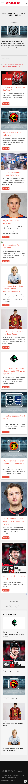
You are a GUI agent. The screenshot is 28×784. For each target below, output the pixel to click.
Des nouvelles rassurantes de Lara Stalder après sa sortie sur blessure (13, 749)
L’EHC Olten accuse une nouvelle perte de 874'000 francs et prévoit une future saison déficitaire (13, 634)
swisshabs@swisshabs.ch (11, 777)
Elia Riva (17, 66)
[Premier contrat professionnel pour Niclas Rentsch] (14, 711)
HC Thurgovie (4, 66)
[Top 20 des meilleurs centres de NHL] (14, 654)
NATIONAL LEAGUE (7, 764)
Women (23, 764)
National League (9, 64)
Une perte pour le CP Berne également (12, 699)
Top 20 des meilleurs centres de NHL (11, 672)
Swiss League (16, 64)
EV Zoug (22, 64)
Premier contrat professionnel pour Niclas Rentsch (13, 724)
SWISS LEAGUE (16, 764)
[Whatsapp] (6, 606)
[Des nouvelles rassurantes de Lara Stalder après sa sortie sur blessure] (14, 737)
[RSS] (21, 606)
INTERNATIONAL (7, 767)
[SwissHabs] (12, 3)
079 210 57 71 (12, 780)
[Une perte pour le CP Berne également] (14, 685)
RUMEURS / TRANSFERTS (18, 767)
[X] (14, 606)
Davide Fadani (11, 66)
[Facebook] (10, 606)
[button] (2, 2)
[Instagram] (17, 606)
